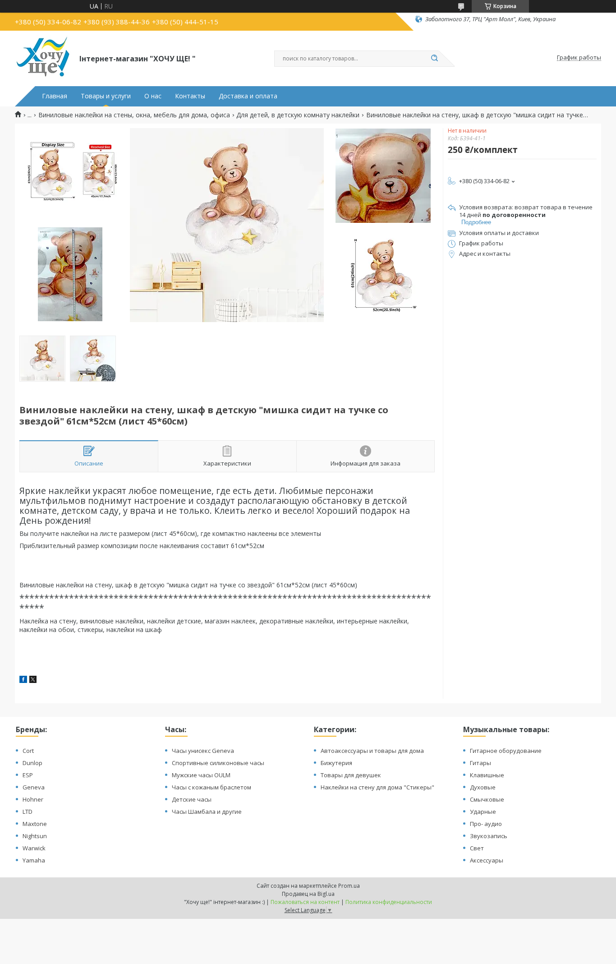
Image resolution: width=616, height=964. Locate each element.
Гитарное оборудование (506, 751)
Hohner (33, 799)
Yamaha (34, 860)
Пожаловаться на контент (305, 902)
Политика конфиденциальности (388, 902)
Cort (28, 751)
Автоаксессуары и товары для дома (372, 751)
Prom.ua (349, 886)
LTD (27, 811)
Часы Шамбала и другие (207, 811)
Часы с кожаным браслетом (211, 787)
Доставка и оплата (248, 96)
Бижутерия (336, 763)
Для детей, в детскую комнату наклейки (297, 115)
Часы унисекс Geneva (203, 751)
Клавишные (487, 775)
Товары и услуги (106, 96)
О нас (152, 96)
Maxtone (35, 824)
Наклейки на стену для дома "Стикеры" (377, 787)
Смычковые (487, 799)
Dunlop (32, 763)
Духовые (483, 787)
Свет (477, 848)
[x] (33, 680)
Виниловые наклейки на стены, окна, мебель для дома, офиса (134, 115)
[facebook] (23, 680)
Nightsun (35, 836)
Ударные (483, 811)
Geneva (34, 787)
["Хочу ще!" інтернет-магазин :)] (43, 57)
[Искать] (434, 59)
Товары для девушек (351, 775)
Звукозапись (488, 836)
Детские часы (191, 799)
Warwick (34, 848)
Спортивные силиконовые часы (218, 763)
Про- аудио (486, 824)
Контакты (190, 96)
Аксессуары (486, 860)
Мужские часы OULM (201, 775)
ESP (28, 775)
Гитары (480, 763)
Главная (54, 96)
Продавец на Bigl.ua (308, 894)
